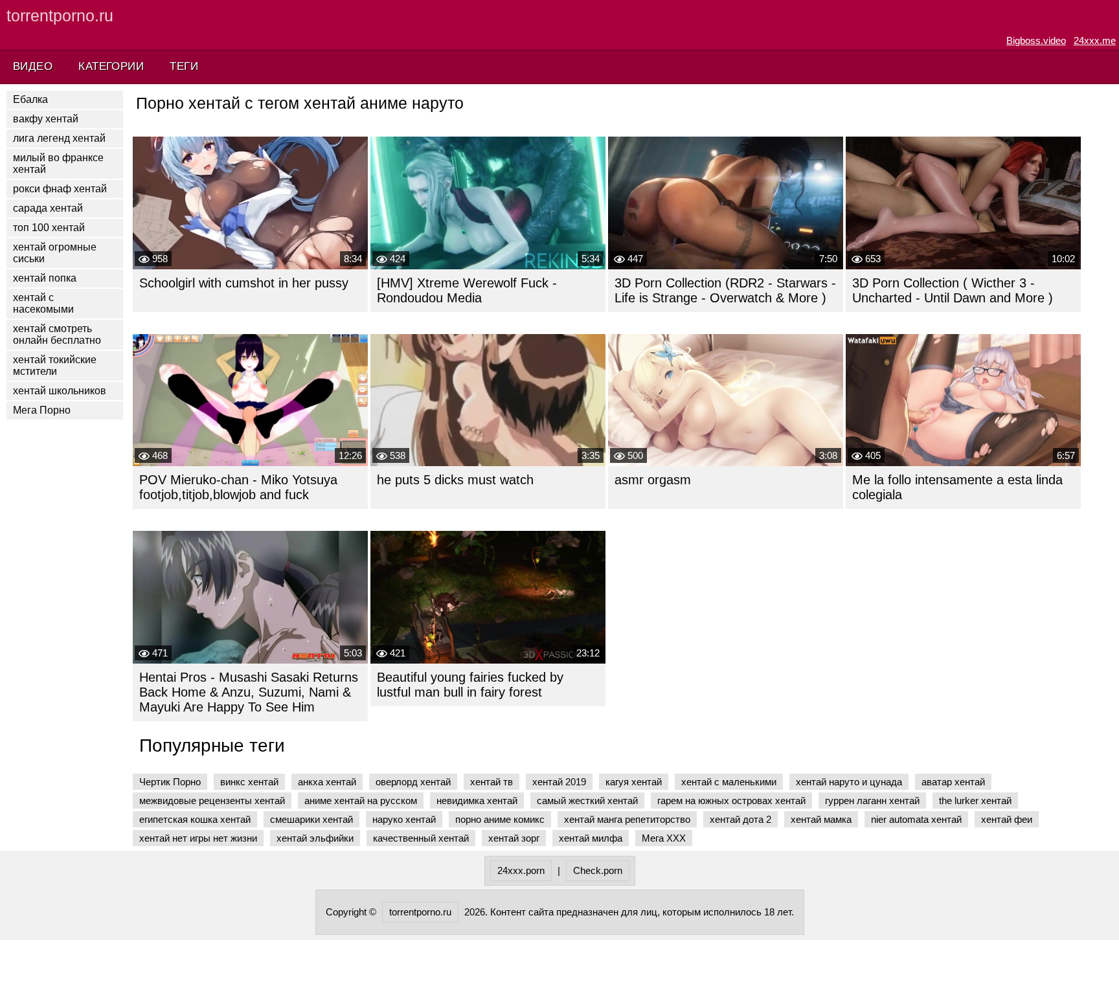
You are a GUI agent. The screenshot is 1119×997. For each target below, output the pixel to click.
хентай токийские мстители (54, 365)
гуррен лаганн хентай (872, 800)
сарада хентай (48, 208)
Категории (111, 66)
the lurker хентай (975, 800)
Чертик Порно (170, 781)
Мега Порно (42, 410)
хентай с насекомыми (43, 303)
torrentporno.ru (59, 15)
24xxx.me (1095, 40)
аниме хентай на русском (360, 800)
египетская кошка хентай (195, 819)
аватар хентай (953, 781)
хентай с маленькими (728, 781)
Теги (184, 66)
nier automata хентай (916, 819)
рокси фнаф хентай (60, 188)
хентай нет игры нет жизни (198, 838)
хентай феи (1006, 819)
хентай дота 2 (740, 819)
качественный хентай (421, 838)
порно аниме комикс (500, 819)
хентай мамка (821, 819)
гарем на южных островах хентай (731, 800)
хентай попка (44, 278)
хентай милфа (590, 838)
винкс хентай (249, 781)
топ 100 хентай (49, 227)
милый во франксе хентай (58, 163)
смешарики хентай (311, 819)
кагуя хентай (633, 781)
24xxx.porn (521, 870)
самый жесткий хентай (587, 800)
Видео (32, 66)
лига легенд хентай (59, 138)
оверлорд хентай (413, 781)
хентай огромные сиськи (54, 252)
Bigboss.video (1036, 40)
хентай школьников (59, 390)
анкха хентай (327, 781)
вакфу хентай (45, 118)
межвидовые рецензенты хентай (212, 800)
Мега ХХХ (664, 838)
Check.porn (597, 870)
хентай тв (491, 781)
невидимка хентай (476, 800)
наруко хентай (404, 819)
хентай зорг (513, 838)
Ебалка (30, 99)
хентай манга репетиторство (627, 819)
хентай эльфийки (315, 838)
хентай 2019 (559, 781)
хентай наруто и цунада (849, 781)
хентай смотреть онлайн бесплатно (57, 334)
